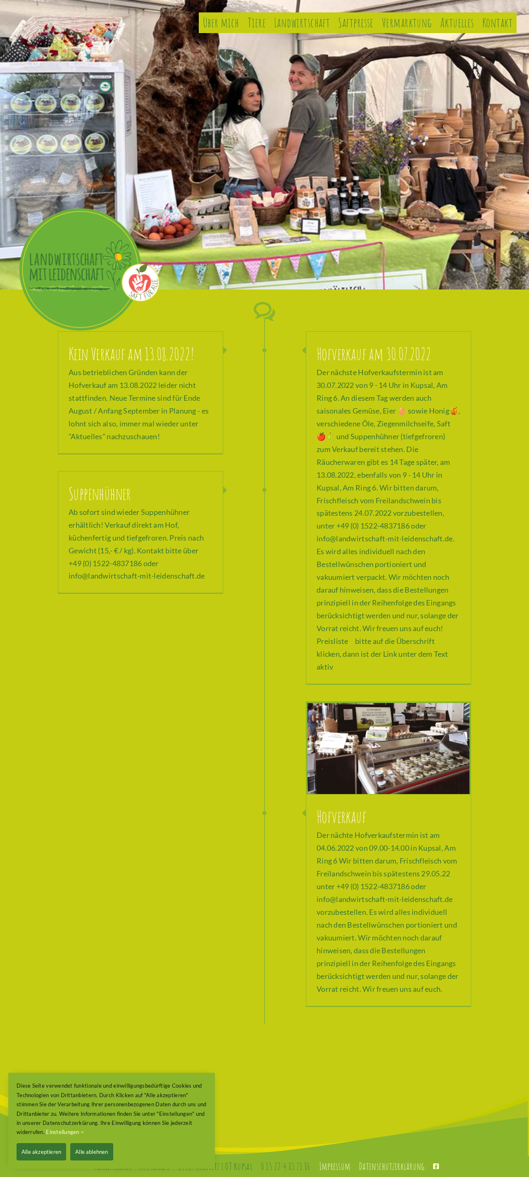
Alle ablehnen (91, 1151)
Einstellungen (63, 1132)
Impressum (334, 1166)
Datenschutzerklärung (391, 1166)
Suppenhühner (100, 493)
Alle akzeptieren (41, 1151)
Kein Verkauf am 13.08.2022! (131, 353)
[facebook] (436, 1166)
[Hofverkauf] (388, 748)
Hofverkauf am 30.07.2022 (374, 353)
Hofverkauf (341, 816)
